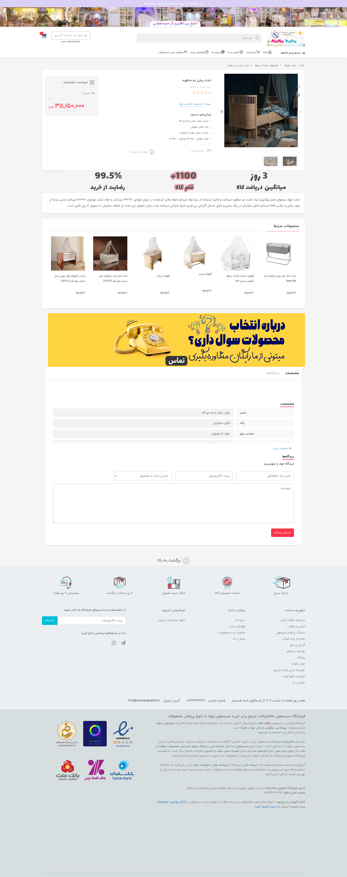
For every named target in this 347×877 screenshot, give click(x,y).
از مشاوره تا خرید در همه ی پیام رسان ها (174, 3)
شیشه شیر (217, 746)
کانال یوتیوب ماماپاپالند (171, 802)
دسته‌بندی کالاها (291, 53)
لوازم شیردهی (189, 746)
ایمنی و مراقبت (296, 626)
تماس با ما (233, 52)
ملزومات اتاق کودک (293, 676)
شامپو (210, 751)
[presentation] (300, 112)
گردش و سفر (297, 645)
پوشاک (301, 657)
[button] (46, 35)
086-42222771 (70, 42)
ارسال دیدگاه (282, 532)
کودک (243, 728)
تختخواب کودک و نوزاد (191, 104)
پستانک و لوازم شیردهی (291, 633)
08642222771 (195, 700)
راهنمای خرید (198, 52)
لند (264, 723)
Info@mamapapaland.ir (144, 700)
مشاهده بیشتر (281, 448)
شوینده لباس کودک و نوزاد (289, 670)
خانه (265, 52)
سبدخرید (251, 52)
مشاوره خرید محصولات (171, 52)
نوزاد (252, 728)
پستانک (204, 746)
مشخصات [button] (292, 373)
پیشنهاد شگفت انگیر (292, 620)
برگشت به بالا (169, 560)
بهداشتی (281, 728)
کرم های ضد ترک (257, 751)
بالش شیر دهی (284, 751)
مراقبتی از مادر (265, 728)
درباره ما (216, 52)
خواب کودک (298, 664)
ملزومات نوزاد (201, 765)
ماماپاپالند (288, 742)
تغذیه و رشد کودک (293, 639)
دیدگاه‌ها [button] (273, 373)
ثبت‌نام (49, 620)
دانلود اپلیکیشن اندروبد (171, 620)
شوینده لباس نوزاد (228, 751)
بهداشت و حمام (296, 651)
